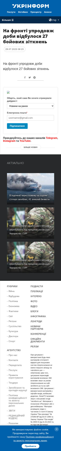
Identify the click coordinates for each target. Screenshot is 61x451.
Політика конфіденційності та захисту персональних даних (18, 400)
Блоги (34, 311)
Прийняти (30, 446)
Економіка (14, 306)
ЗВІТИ (12, 410)
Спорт (12, 341)
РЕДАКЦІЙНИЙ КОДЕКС (17, 417)
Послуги (11, 12)
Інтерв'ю (36, 296)
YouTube (25, 141)
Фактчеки (13, 311)
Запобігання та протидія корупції (18, 389)
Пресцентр (35, 12)
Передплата (15, 365)
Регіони (12, 321)
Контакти (13, 360)
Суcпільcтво (15, 326)
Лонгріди (36, 321)
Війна (11, 291)
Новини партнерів (37, 327)
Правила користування (16, 376)
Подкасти (37, 286)
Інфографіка (38, 316)
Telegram (51, 138)
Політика (13, 301)
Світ (11, 316)
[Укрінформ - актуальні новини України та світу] (30, 6)
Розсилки (13, 423)
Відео (34, 306)
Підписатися (17, 125)
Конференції (38, 334)
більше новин (30, 147)
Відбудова (14, 296)
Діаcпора (13, 336)
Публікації (37, 291)
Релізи (35, 346)
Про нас (13, 355)
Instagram (9, 141)
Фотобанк (23, 12)
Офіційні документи (38, 340)
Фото (34, 301)
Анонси (48, 12)
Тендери (13, 382)
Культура (13, 331)
